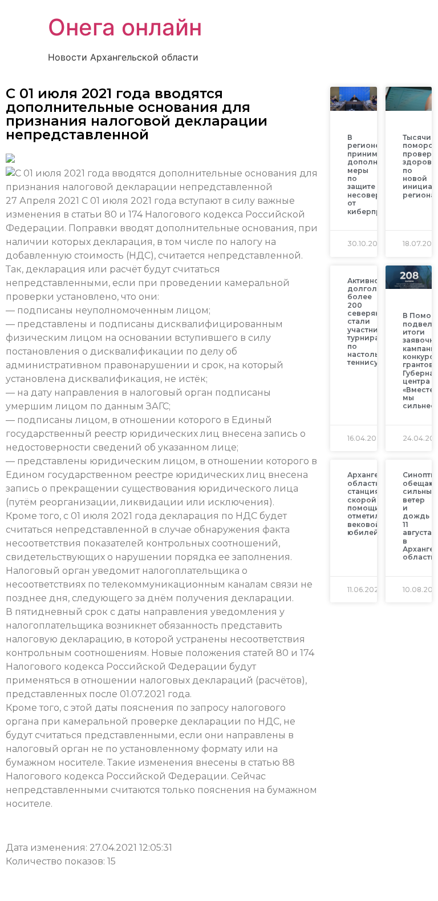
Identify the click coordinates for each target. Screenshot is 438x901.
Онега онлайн (125, 27)
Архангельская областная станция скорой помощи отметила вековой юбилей (376, 503)
